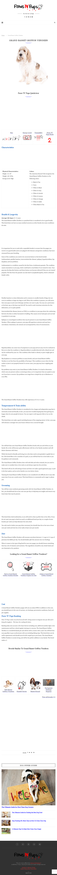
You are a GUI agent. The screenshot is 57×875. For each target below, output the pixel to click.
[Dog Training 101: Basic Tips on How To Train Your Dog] (6, 821)
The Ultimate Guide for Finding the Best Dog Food (27, 812)
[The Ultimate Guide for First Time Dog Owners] (28, 770)
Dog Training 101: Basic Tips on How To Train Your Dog (29, 820)
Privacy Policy (34, 868)
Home (3, 35)
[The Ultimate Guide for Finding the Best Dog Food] (6, 813)
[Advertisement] (28, 712)
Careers (22, 868)
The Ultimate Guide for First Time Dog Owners (17, 807)
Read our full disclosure (36, 863)
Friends (33, 867)
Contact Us (24, 867)
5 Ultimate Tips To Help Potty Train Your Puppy (26, 829)
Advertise (29, 867)
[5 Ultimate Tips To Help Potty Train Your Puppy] (6, 829)
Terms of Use (27, 868)
